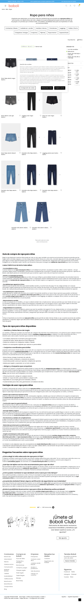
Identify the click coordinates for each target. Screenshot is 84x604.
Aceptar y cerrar (59, 88)
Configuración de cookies (28, 88)
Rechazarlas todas (47, 88)
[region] (42, 76)
